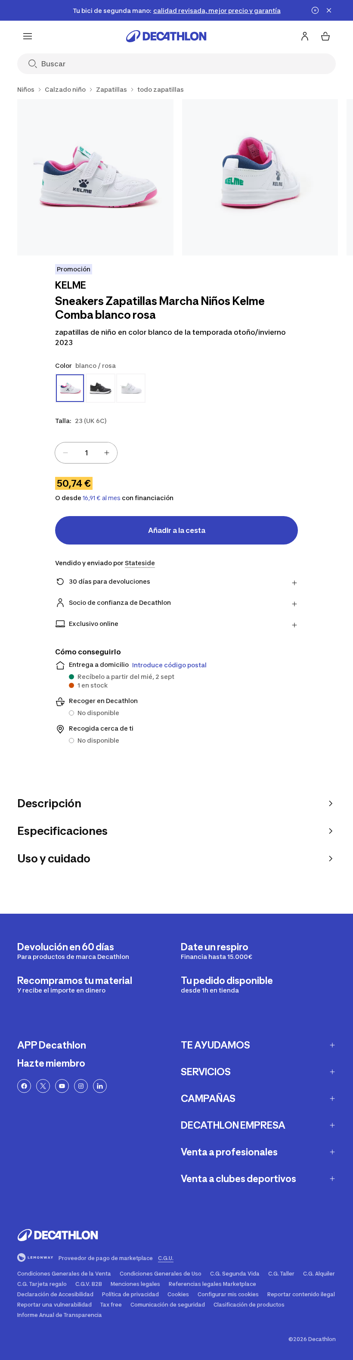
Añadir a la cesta (176, 530)
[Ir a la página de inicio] (166, 36)
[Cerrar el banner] (329, 10)
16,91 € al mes (102, 498)
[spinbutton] (86, 452)
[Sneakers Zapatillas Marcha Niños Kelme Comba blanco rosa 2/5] (260, 177)
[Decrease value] (65, 452)
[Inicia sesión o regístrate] (304, 36)
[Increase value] (106, 452)
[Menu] (27, 36)
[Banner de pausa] (315, 10)
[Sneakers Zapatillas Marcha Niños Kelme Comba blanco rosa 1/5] (95, 177)
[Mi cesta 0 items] (325, 36)
